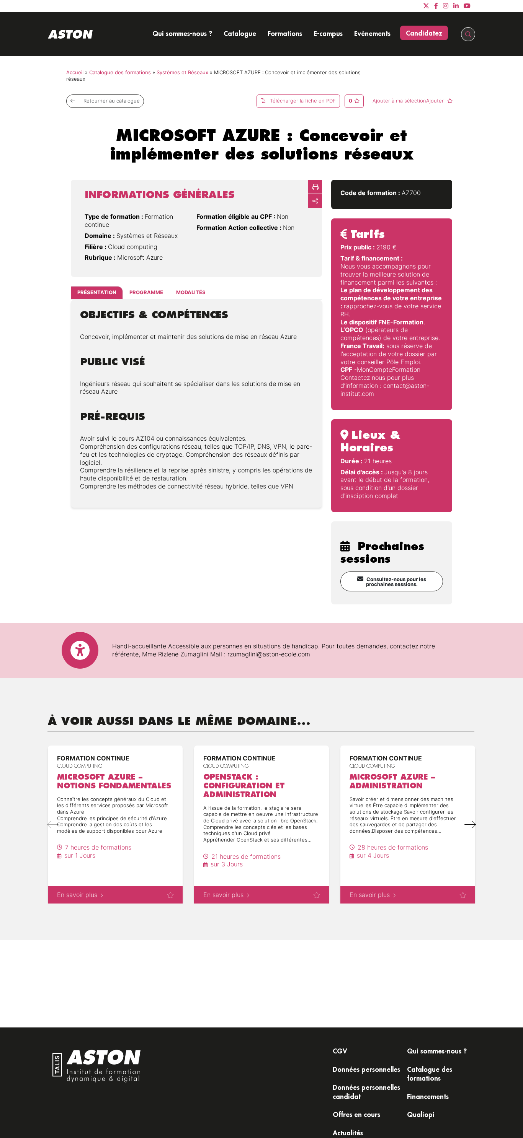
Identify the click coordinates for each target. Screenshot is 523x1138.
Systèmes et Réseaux (182, 72)
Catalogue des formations (120, 72)
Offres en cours (356, 1114)
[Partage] (315, 201)
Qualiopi (421, 1114)
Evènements (372, 33)
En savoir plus (77, 895)
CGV (340, 1050)
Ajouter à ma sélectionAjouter (409, 101)
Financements (428, 1096)
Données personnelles (366, 1069)
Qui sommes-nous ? (182, 33)
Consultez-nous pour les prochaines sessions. (396, 581)
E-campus (328, 33)
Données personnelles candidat (366, 1092)
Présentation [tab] (96, 292)
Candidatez (424, 32)
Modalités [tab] (191, 292)
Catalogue (240, 33)
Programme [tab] (146, 292)
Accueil (74, 72)
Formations (285, 33)
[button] (470, 824)
